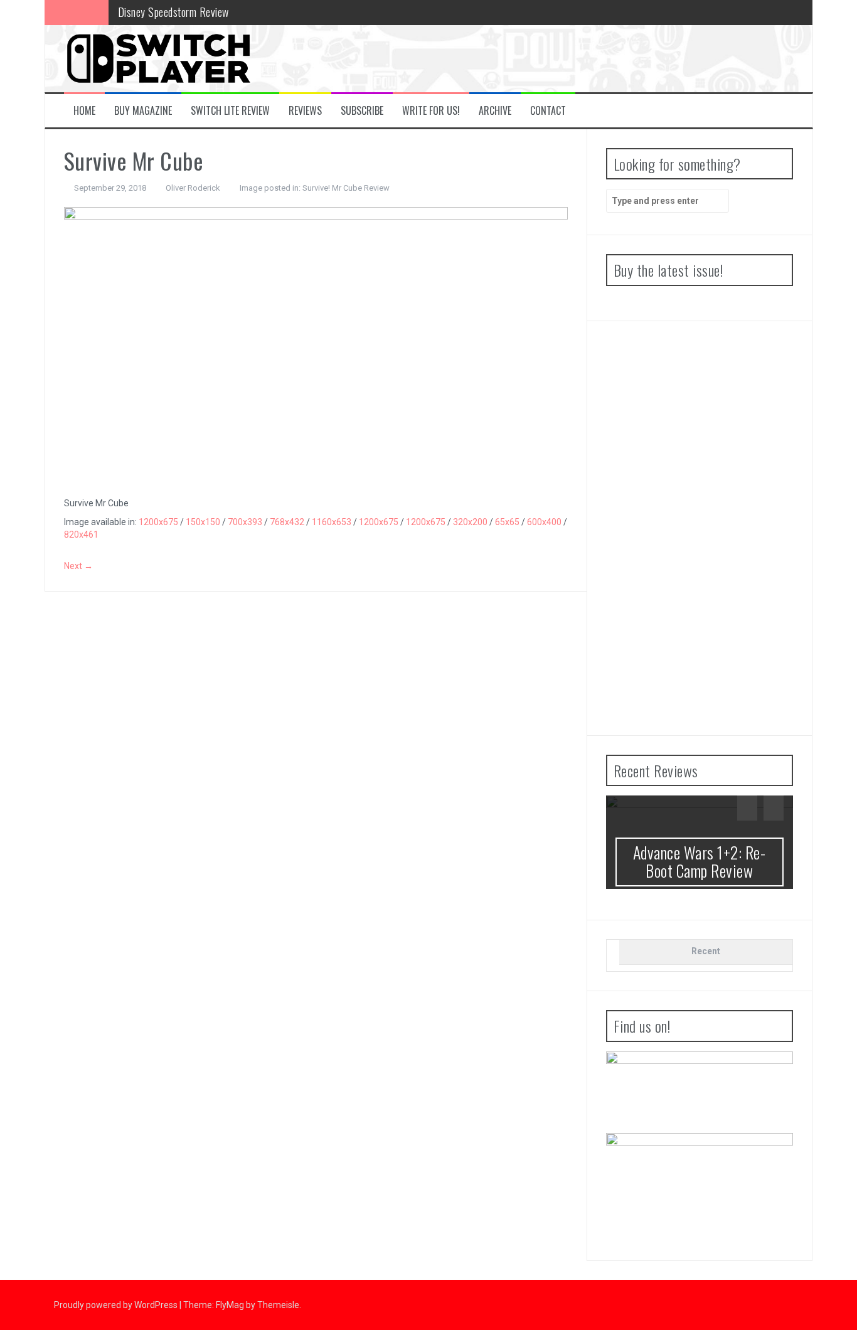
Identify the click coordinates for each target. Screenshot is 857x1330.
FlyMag (230, 1305)
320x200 (470, 522)
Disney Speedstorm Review (173, 12)
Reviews (305, 111)
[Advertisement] (699, 528)
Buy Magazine (143, 111)
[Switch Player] (158, 58)
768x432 (287, 522)
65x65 (507, 522)
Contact (548, 111)
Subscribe (362, 111)
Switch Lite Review (230, 111)
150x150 (203, 522)
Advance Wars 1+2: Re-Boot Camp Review (699, 861)
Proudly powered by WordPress (116, 1305)
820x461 (81, 534)
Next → (78, 566)
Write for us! (431, 111)
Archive (495, 111)
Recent (705, 951)
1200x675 (158, 522)
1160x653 (331, 522)
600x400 (544, 522)
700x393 (245, 522)
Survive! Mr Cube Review (346, 188)
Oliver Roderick (193, 188)
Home (84, 111)
